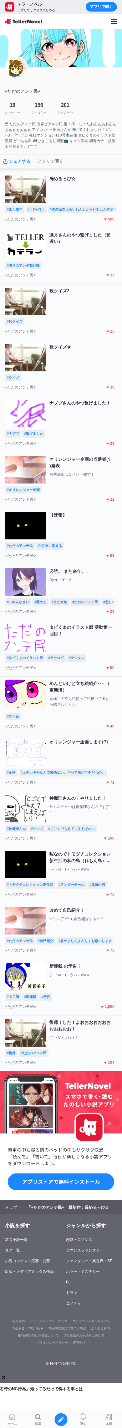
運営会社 (79, 1342)
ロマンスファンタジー (85, 1250)
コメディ (73, 1303)
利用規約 (18, 1321)
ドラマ (71, 1293)
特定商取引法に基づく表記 (67, 1328)
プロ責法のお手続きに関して (84, 1335)
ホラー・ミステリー (83, 1271)
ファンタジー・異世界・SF (89, 1261)
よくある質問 (100, 1328)
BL (68, 1282)
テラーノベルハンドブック (48, 1321)
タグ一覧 (12, 1250)
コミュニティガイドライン (91, 1321)
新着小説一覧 (16, 1239)
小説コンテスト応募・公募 (27, 1261)
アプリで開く (101, 6)
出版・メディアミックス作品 (29, 1271)
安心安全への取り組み (27, 1328)
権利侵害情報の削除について (38, 1335)
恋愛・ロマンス (79, 1239)
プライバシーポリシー (52, 1342)
